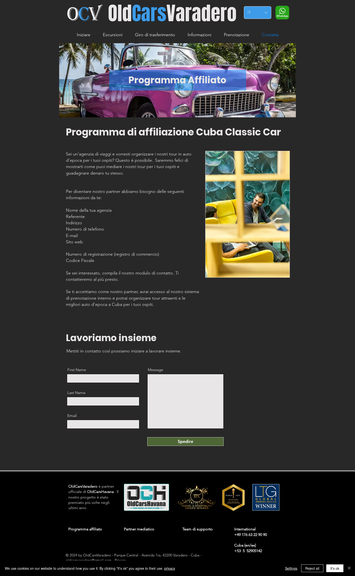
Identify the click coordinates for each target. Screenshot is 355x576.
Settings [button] (291, 568)
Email (72, 416)
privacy (169, 568)
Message (155, 370)
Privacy (120, 560)
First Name (76, 370)
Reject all (312, 568)
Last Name (76, 393)
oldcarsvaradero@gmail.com (89, 560)
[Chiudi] (349, 568)
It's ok (334, 568)
